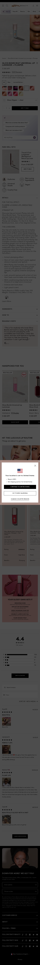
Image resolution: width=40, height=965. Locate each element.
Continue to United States (20, 486)
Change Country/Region (20, 499)
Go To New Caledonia (20, 493)
